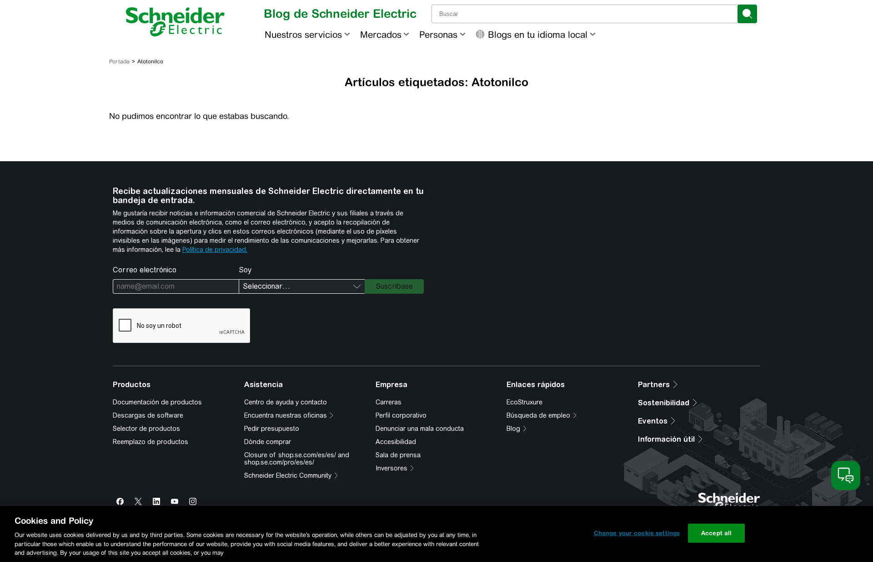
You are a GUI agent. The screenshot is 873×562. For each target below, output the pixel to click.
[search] (747, 14)
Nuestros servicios (303, 34)
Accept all (716, 533)
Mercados (380, 34)
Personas (438, 34)
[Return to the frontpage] (175, 21)
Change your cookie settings (637, 533)
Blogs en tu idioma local (537, 34)
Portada (119, 61)
